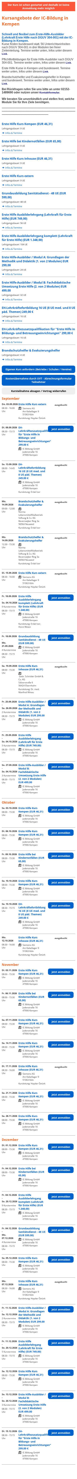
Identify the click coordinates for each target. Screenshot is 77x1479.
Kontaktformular (49, 92)
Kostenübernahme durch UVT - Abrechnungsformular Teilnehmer (39, 380)
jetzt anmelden (61, 429)
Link (4, 53)
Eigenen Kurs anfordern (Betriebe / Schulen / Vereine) (38, 369)
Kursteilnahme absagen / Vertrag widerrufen (38, 391)
